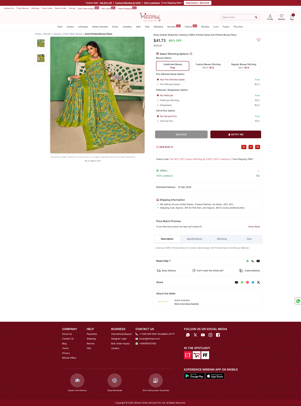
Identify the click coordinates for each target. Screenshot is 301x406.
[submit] (256, 17)
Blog (64, 343)
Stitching (35, 8)
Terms (65, 348)
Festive (190, 26)
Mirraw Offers (69, 357)
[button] (41, 43)
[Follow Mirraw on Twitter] (195, 335)
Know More (254, 226)
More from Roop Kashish (186, 303)
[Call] (252, 261)
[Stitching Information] (191, 54)
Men (138, 26)
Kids (147, 26)
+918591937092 (147, 343)
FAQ (89, 348)
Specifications (194, 238)
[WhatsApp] (247, 261)
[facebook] (253, 282)
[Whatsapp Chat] (298, 300)
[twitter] (258, 282)
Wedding (158, 26)
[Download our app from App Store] (215, 375)
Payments (92, 334)
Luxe (215, 26)
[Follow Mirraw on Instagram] (210, 335)
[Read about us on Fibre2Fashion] (205, 355)
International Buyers (121, 334)
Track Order (47, 8)
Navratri (173, 26)
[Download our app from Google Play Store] (194, 375)
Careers (115, 348)
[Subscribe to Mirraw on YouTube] (202, 335)
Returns (91, 343)
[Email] (258, 261)
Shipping (91, 338)
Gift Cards (108, 8)
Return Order (61, 8)
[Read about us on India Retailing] (197, 355)
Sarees (70, 26)
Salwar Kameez (100, 26)
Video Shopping (127, 8)
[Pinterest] (247, 282)
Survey (72, 8)
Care (249, 238)
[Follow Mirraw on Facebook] (217, 335)
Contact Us (9, 8)
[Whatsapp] (187, 335)
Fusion (226, 26)
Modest (205, 26)
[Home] (150, 16)
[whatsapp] (242, 282)
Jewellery (127, 26)
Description (167, 238)
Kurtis (115, 26)
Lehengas (83, 26)
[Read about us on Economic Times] (188, 355)
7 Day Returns (22, 8)
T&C (258, 175)
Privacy (66, 353)
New (60, 26)
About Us (67, 334)
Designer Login (119, 338)
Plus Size (238, 26)
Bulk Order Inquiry (88, 8)
